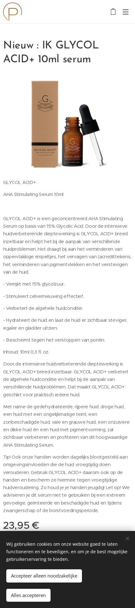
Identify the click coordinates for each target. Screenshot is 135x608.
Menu (125, 11)
